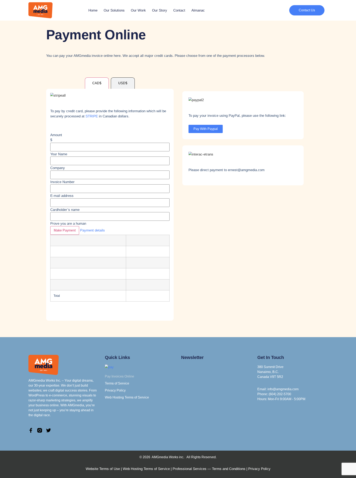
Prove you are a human (68, 223)
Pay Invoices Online (119, 376)
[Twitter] (48, 430)
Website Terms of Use (103, 469)
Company (57, 168)
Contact (179, 10)
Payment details (92, 230)
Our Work (138, 10)
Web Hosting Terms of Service (127, 397)
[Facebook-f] (30, 430)
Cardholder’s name (65, 210)
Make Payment (65, 230)
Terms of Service (117, 383)
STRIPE (91, 116)
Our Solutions (114, 10)
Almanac (198, 10)
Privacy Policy (115, 390)
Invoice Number (62, 182)
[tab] (97, 83)
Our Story (159, 10)
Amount (56, 135)
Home (92, 10)
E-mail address (62, 196)
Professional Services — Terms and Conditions (209, 469)
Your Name (58, 154)
